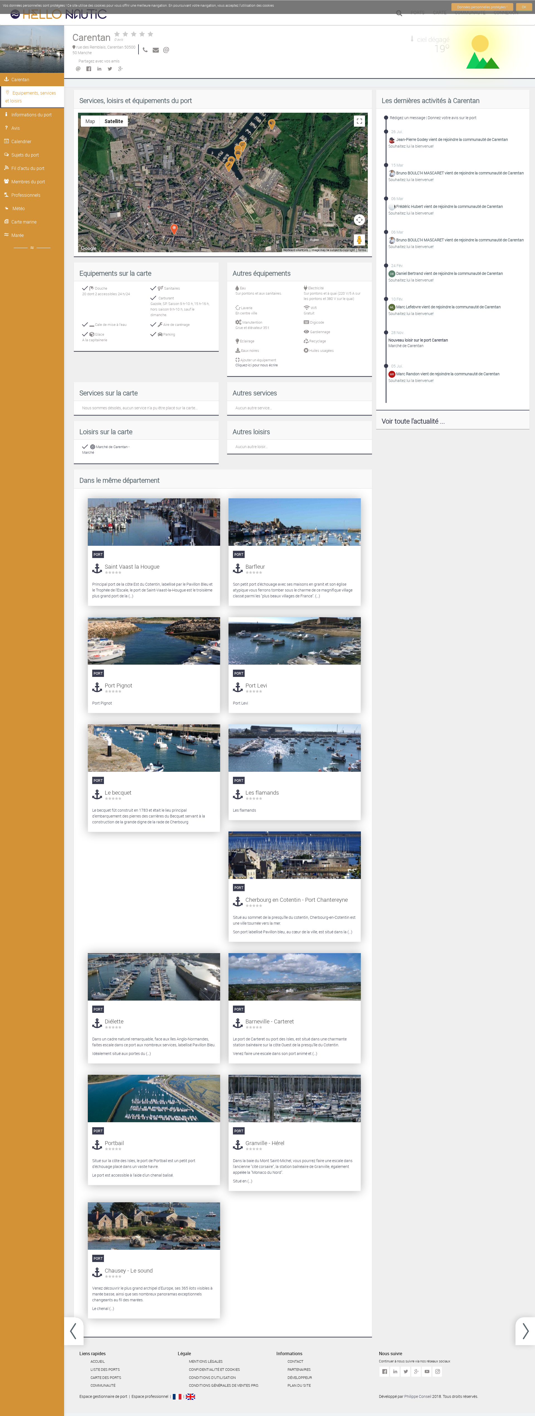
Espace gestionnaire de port (103, 1396)
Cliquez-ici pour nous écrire (256, 364)
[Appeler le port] (144, 49)
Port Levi (256, 685)
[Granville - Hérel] (294, 1098)
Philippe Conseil (418, 1396)
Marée (17, 235)
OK (524, 7)
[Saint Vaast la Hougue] (525, 1331)
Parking (168, 334)
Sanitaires (171, 288)
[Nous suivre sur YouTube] (426, 1372)
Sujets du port (25, 155)
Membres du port (28, 182)
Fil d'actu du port (27, 168)
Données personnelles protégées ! (482, 7)
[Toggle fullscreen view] (359, 121)
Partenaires (299, 1369)
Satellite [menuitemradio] (113, 121)
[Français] (177, 1396)
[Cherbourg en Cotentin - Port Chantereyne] (294, 855)
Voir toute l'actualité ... (413, 421)
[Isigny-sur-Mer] (74, 1331)
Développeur (300, 1377)
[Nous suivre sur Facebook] (384, 1372)
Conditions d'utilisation (212, 1377)
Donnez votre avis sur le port (452, 117)
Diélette (114, 1021)
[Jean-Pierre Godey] (392, 139)
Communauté (103, 1385)
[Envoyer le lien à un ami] (77, 69)
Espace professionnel (150, 1396)
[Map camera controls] (359, 219)
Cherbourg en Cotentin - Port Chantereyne (296, 899)
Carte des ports (106, 1377)
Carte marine (24, 222)
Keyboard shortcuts (295, 250)
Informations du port (31, 115)
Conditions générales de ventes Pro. (224, 1385)
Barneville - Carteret (269, 1021)
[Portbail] (154, 1098)
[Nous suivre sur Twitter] (405, 1372)
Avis (15, 128)
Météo (18, 208)
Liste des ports (105, 1369)
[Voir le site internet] (165, 49)
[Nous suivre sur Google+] (416, 1372)
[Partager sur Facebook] (88, 69)
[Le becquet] (154, 748)
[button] (228, 166)
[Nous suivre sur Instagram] (437, 1372)
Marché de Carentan (418, 342)
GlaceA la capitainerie (94, 337)
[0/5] (134, 35)
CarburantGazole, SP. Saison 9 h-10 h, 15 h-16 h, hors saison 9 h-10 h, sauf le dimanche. (179, 306)
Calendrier (21, 141)
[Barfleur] (294, 522)
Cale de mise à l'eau (110, 324)
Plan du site (299, 1385)
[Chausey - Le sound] (154, 1226)
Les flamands (262, 792)
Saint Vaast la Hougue (132, 566)
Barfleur (255, 566)
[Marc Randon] (392, 374)
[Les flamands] (294, 748)
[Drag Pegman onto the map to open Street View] (359, 240)
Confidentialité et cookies (214, 1369)
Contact (295, 1361)
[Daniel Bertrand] (392, 273)
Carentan (20, 79)
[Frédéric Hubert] (392, 206)
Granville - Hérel (264, 1143)
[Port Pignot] (154, 641)
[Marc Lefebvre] (392, 307)
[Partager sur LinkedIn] (99, 69)
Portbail (114, 1143)
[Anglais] (190, 1396)
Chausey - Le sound (129, 1270)
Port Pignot (118, 685)
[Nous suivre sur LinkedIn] (395, 1372)
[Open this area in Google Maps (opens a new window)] (88, 248)
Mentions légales (206, 1361)
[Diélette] (154, 977)
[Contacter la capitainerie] (154, 49)
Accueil (98, 1361)
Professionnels (25, 195)
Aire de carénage (176, 324)
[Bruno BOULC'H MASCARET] (392, 173)
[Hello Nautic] (58, 15)
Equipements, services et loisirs (30, 97)
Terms (362, 250)
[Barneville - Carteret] (294, 977)
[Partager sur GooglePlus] (120, 69)
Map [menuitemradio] (90, 121)
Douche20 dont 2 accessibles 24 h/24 (106, 291)
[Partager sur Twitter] (109, 69)
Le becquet (118, 792)
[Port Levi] (294, 641)
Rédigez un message (407, 117)
